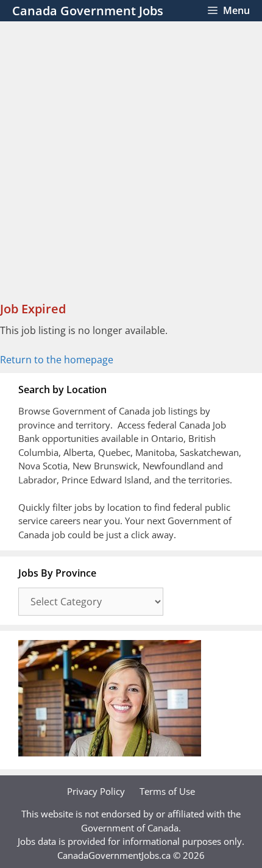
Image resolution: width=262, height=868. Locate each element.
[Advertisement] (131, 158)
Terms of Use (167, 791)
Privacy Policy (96, 791)
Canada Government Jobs (87, 10)
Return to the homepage (56, 359)
